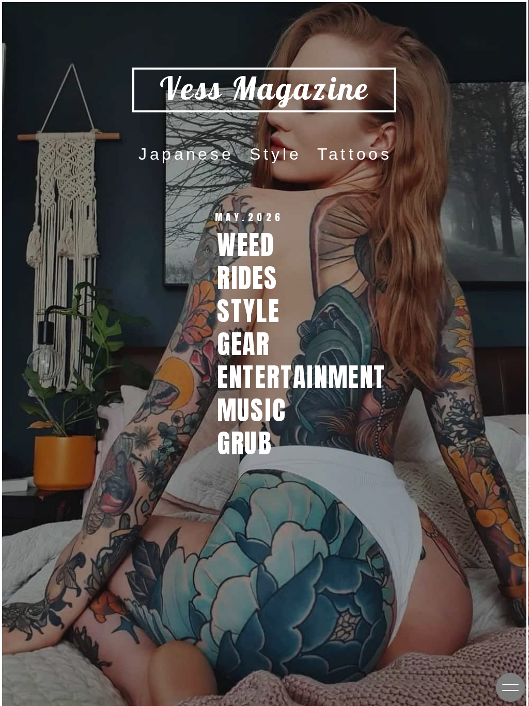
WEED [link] (253, 244)
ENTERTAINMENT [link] (309, 376)
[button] (510, 687)
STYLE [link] (256, 310)
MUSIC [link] (259, 409)
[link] (250, 443)
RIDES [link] (255, 277)
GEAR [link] (247, 343)
